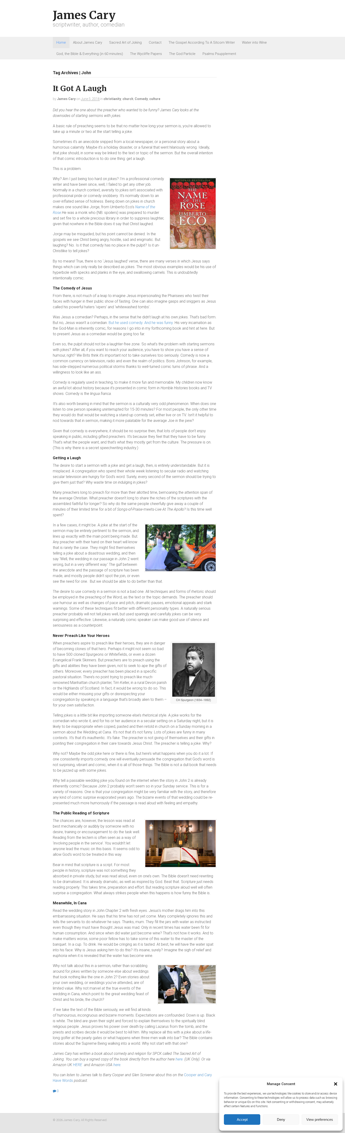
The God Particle (182, 54)
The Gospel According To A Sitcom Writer (202, 42)
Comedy (141, 99)
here (179, 1059)
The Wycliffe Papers (146, 54)
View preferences (319, 1119)
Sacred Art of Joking (125, 42)
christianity (112, 99)
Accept (242, 1119)
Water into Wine (254, 42)
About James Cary (87, 42)
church (128, 99)
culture (154, 99)
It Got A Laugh (80, 88)
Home (61, 42)
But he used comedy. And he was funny (141, 322)
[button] (335, 1084)
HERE (78, 1065)
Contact (155, 42)
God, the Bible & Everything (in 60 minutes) (89, 54)
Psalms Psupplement (219, 54)
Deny (281, 1119)
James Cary (84, 15)
